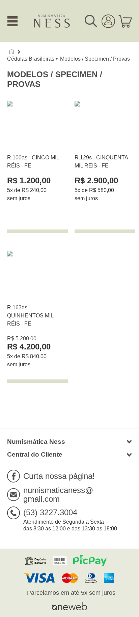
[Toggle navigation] (12, 21)
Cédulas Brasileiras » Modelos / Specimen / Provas (68, 59)
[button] (93, 21)
